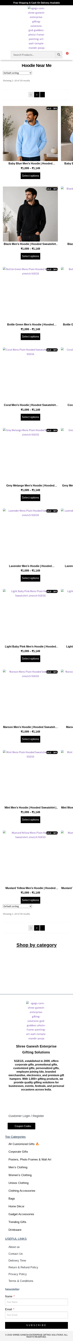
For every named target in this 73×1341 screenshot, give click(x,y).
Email (9, 1309)
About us (14, 1247)
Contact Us (15, 1253)
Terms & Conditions (20, 1281)
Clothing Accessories (21, 1190)
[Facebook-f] (18, 1102)
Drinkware (14, 1229)
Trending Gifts (17, 1222)
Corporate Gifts (18, 1151)
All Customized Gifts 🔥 (23, 1144)
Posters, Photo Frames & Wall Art (29, 1159)
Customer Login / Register (26, 1116)
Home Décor (16, 1206)
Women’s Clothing (20, 1175)
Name (9, 1296)
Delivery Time (17, 1260)
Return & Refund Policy (23, 1267)
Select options (30, 175)
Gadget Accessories (21, 1214)
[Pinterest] (53, 1102)
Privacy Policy (17, 1274)
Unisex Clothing (18, 1183)
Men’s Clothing (17, 1167)
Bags (11, 1198)
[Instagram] (30, 1102)
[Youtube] (42, 1102)
